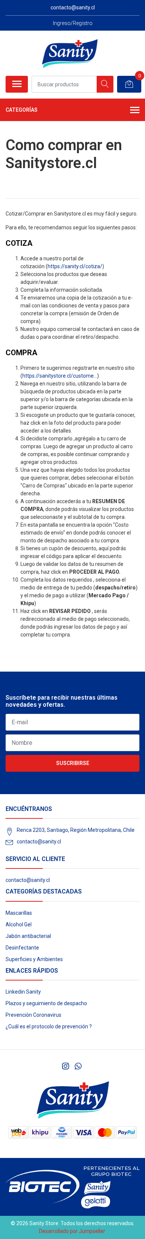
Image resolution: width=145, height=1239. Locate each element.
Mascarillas (19, 913)
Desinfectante (22, 948)
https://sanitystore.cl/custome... (59, 376)
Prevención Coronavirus (33, 1015)
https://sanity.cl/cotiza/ (75, 266)
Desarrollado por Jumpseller (72, 1231)
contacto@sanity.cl (39, 842)
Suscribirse (72, 763)
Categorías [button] (22, 110)
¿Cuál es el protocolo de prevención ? (49, 1026)
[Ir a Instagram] (65, 1066)
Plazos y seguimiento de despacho (46, 1003)
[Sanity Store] (69, 53)
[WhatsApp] (78, 1066)
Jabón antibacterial (28, 936)
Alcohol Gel (19, 924)
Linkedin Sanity (23, 992)
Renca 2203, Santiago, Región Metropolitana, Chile (76, 830)
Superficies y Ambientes (34, 959)
